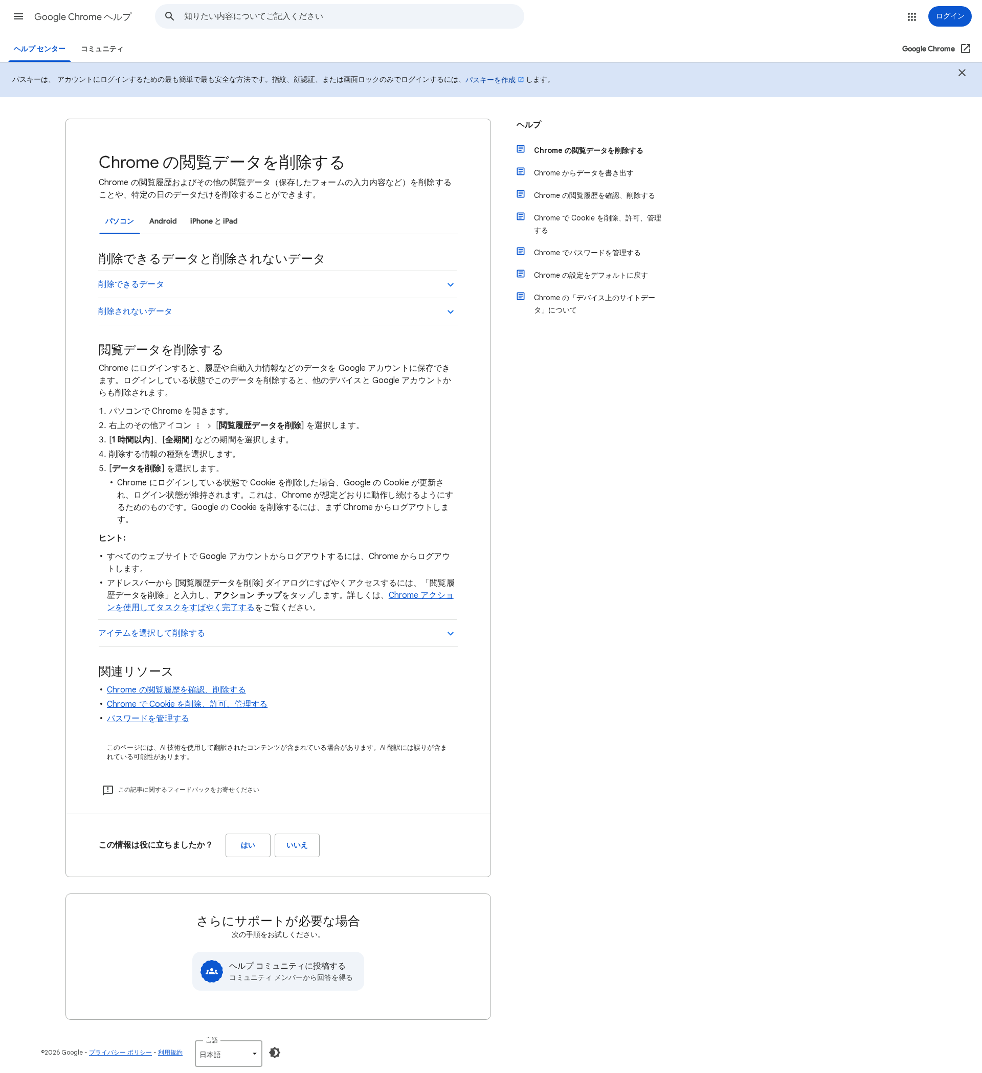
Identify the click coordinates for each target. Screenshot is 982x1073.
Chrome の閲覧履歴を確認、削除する (176, 690)
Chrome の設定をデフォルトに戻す (591, 275)
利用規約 (170, 1052)
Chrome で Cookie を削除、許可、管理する (187, 704)
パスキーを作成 (490, 79)
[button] (18, 16)
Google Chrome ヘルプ (82, 17)
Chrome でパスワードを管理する (587, 252)
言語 (212, 1040)
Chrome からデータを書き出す (584, 172)
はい (248, 845)
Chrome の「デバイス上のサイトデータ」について (594, 304)
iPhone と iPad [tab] (214, 221)
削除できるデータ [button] (131, 284)
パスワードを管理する (148, 718)
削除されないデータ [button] (135, 311)
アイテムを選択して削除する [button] (151, 633)
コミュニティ (102, 48)
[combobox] (354, 16)
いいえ (297, 845)
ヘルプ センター (39, 48)
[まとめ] (962, 74)
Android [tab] (163, 221)
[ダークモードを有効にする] (274, 1052)
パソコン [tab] (119, 221)
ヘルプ (529, 125)
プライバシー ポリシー (120, 1052)
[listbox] (228, 1053)
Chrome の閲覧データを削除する (588, 150)
